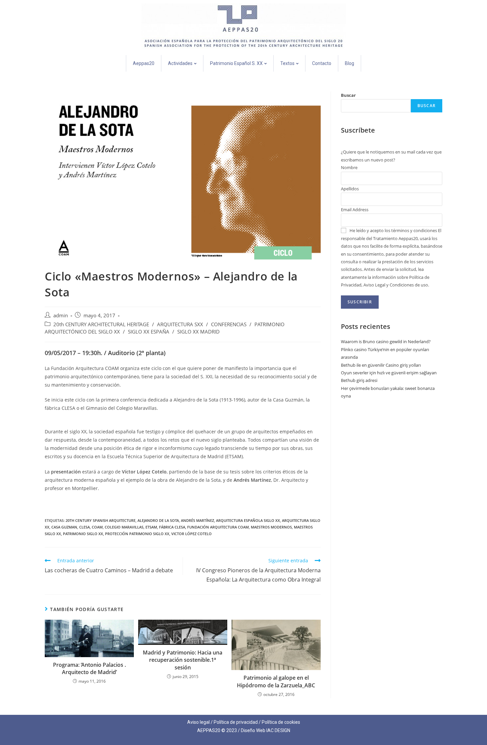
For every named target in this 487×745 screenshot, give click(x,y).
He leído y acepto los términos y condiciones (393, 230)
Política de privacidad (236, 722)
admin (60, 315)
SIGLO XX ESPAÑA (148, 332)
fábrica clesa (172, 527)
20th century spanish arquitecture (100, 520)
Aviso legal (198, 722)
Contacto (321, 63)
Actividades (180, 63)
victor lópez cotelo (191, 533)
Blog (349, 63)
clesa (84, 527)
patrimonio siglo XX (83, 533)
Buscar (348, 95)
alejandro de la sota (158, 520)
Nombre (349, 167)
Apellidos (350, 189)
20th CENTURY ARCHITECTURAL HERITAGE (101, 324)
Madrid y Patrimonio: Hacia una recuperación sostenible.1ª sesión (182, 660)
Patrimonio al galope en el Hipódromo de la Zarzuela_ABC (276, 681)
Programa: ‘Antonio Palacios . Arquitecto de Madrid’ (89, 668)
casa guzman (64, 527)
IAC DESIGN (278, 730)
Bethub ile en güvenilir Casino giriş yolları (381, 365)
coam (97, 527)
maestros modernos (271, 527)
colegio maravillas (124, 527)
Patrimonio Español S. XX (236, 63)
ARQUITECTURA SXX (180, 324)
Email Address (354, 210)
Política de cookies (281, 722)
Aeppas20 (143, 63)
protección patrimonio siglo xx (137, 533)
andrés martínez (197, 520)
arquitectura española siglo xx (248, 520)
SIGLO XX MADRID (198, 332)
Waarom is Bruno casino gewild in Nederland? (386, 341)
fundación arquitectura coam (218, 527)
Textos (287, 63)
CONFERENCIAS (228, 324)
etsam (151, 527)
